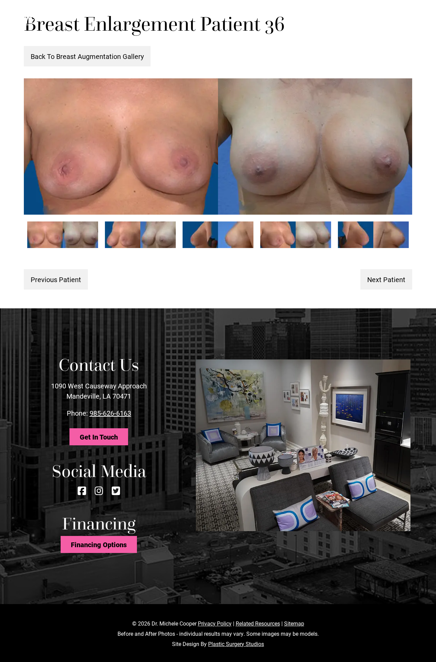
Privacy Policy (215, 623)
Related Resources (258, 623)
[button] (404, 16)
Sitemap (294, 623)
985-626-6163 (110, 413)
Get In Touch (99, 436)
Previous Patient (56, 279)
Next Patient (386, 279)
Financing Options (99, 544)
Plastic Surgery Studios (236, 643)
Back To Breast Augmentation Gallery (87, 56)
